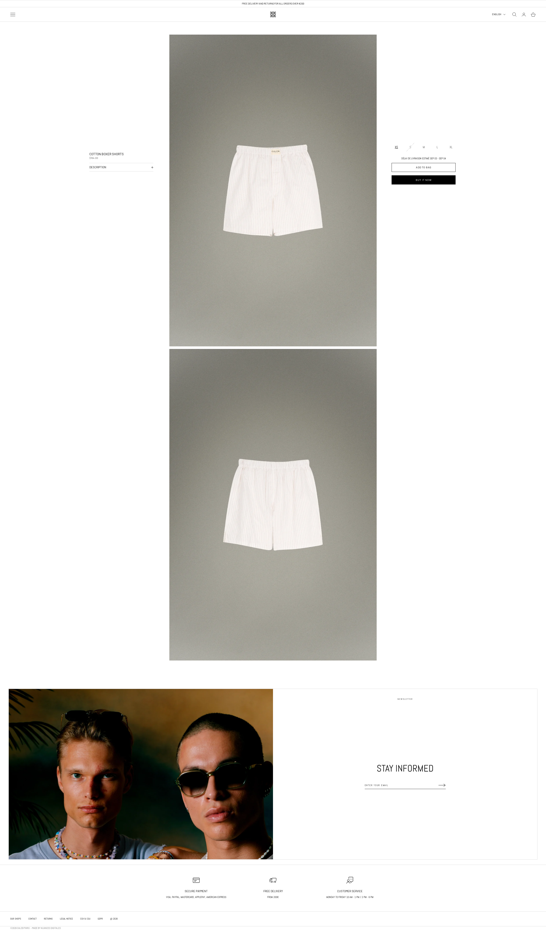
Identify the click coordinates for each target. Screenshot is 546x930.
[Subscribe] (442, 785)
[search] (514, 14)
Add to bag (423, 167)
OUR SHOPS (15, 918)
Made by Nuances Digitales (46, 928)
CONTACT (32, 918)
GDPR (100, 918)
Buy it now (424, 179)
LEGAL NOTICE (66, 918)
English (496, 14)
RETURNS (48, 918)
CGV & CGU (85, 918)
